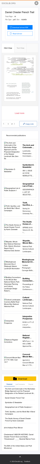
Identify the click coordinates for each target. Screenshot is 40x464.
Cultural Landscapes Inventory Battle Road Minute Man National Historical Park (28, 298)
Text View (20, 48)
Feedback (27, 461)
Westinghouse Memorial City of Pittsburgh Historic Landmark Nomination (28, 260)
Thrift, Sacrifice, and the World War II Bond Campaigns (28, 204)
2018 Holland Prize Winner (13, 427)
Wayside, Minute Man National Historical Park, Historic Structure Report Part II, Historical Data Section (28, 242)
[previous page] (3, 124)
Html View (8, 48)
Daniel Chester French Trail (14, 398)
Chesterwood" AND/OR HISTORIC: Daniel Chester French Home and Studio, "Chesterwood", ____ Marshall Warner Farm (19, 436)
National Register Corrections (28, 336)
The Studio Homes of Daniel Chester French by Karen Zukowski (27, 223)
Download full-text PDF (20, 27)
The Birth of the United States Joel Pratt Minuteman (18, 447)
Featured (9, 384)
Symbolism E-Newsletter (28, 166)
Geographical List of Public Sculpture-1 (28, 185)
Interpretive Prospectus (27, 317)
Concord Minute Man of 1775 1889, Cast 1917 (28, 355)
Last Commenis (20, 384)
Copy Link (29, 124)
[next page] (14, 124)
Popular (30, 384)
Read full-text (17, 33)
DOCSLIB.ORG (9, 3)
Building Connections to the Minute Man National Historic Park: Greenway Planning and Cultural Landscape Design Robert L (28, 279)
